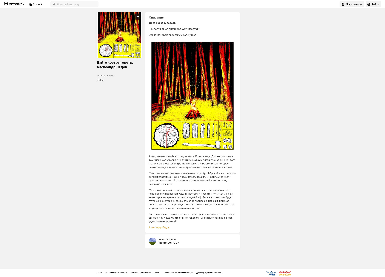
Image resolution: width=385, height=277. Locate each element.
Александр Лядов (159, 227)
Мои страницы (354, 4)
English (100, 80)
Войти (375, 4)
